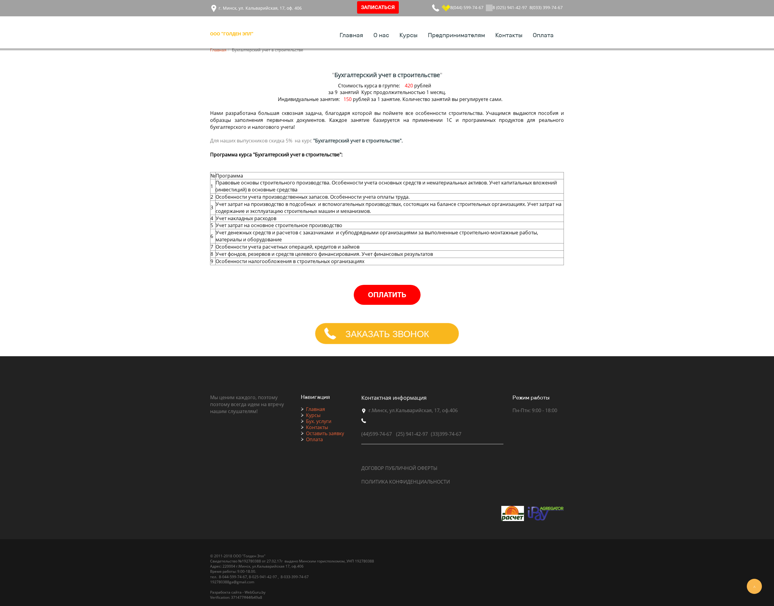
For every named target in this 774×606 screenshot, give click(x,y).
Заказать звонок (387, 333)
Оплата (543, 35)
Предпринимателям (456, 35)
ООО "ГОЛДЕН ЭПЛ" (231, 34)
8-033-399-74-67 (295, 576)
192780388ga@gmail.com (232, 582)
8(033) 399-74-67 (546, 7)
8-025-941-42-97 (262, 576)
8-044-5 (225, 576)
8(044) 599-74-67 (466, 7)
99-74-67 (239, 576)
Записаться (378, 8)
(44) (365, 434)
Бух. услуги (318, 421)
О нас (381, 35)
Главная (351, 35)
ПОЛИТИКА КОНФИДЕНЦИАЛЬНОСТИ (405, 481)
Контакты (508, 35)
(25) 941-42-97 (412, 434)
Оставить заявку (325, 433)
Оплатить (387, 295)
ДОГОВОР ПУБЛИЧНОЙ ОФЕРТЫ (399, 468)
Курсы (408, 35)
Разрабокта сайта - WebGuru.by (237, 592)
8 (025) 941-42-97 (510, 7)
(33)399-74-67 (446, 434)
